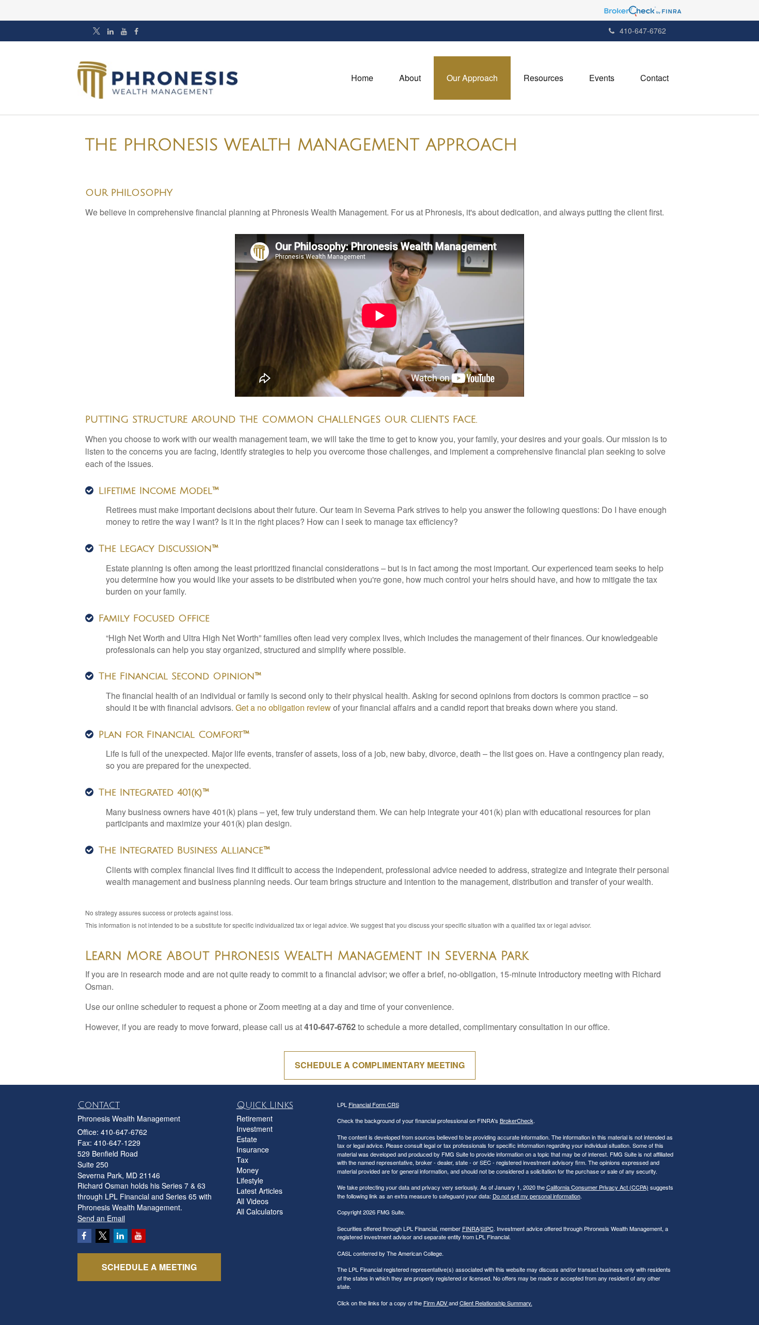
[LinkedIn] (110, 31)
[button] (410, 78)
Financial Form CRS (374, 1104)
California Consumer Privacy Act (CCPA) (597, 1187)
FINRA (470, 1228)
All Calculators (259, 1211)
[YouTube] (124, 31)
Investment (254, 1129)
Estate (246, 1139)
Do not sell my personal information (536, 1196)
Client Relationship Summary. (496, 1303)
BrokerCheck (516, 1120)
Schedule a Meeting (149, 1267)
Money (247, 1170)
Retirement (254, 1118)
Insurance (252, 1149)
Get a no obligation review (283, 707)
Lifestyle (249, 1180)
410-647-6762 (643, 30)
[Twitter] (96, 31)
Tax (242, 1160)
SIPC (487, 1228)
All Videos (252, 1201)
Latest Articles (259, 1191)
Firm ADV (436, 1303)
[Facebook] (136, 31)
